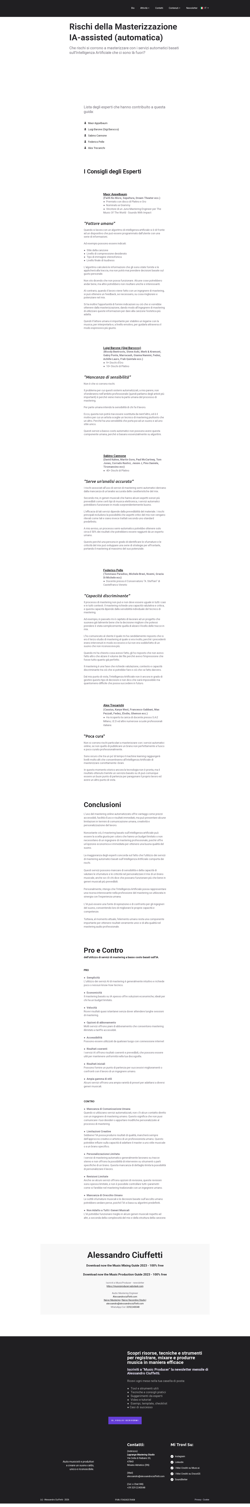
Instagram (180, 1456)
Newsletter (191, 8)
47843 (130, 1461)
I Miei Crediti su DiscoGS (187, 1473)
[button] (125, 1420)
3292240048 (132, 1307)
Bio (133, 8)
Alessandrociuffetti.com (125, 1296)
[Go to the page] (67, 8)
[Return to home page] (67, 1446)
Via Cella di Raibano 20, (139, 1458)
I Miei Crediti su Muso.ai (187, 1468)
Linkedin (179, 1462)
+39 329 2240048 (136, 1487)
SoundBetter (181, 1479)
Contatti (159, 8)
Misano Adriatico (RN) (138, 1465)
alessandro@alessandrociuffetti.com (125, 1303)
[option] (203, 8)
